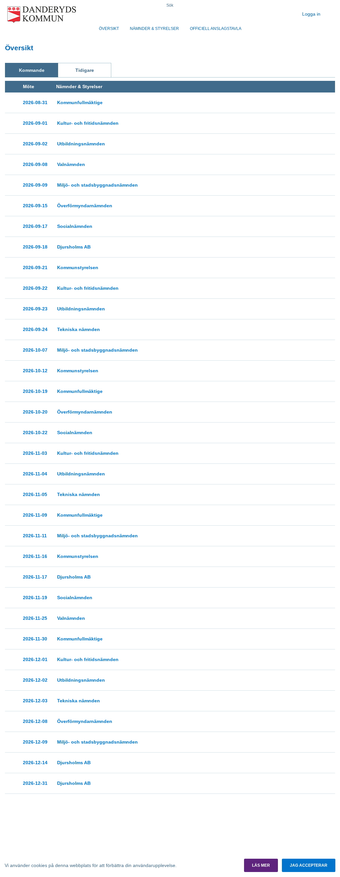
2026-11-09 (35, 515)
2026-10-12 (35, 370)
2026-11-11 (35, 535)
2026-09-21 (35, 267)
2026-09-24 (35, 329)
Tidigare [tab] (84, 70)
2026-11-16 (35, 556)
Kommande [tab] (31, 70)
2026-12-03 (35, 700)
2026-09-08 (35, 164)
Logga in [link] (312, 14)
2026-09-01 (35, 123)
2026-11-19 (35, 597)
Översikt (109, 28)
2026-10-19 (35, 391)
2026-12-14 (35, 762)
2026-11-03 (35, 453)
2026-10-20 (35, 412)
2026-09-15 (35, 205)
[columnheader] (35, 86)
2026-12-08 (35, 721)
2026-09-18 (35, 247)
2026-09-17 (35, 226)
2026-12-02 (35, 680)
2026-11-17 (35, 577)
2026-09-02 (35, 143)
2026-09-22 (35, 288)
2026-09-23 (35, 308)
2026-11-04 (35, 473)
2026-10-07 (35, 350)
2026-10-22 (35, 432)
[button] (261, 865)
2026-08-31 (35, 102)
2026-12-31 (35, 783)
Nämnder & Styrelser (154, 28)
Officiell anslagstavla (215, 28)
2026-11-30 (35, 638)
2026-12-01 (35, 659)
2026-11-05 (35, 494)
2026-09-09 (35, 185)
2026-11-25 (35, 618)
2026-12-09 (35, 742)
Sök (169, 5)
